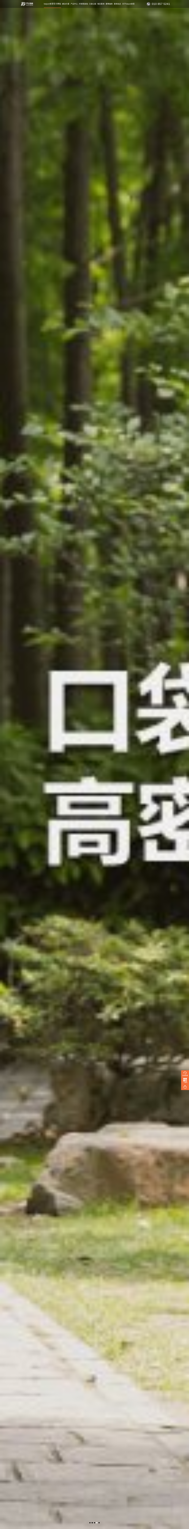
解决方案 (65, 4)
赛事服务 (109, 4)
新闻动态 (117, 4)
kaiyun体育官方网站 (52, 4)
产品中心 (74, 4)
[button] (90, 1522)
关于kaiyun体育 (128, 4)
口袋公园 (92, 4)
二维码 (185, 1082)
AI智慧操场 (83, 4)
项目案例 (100, 4)
